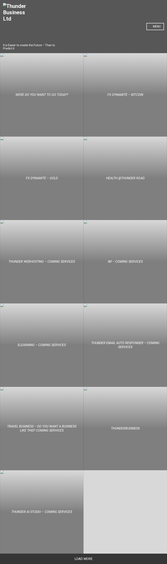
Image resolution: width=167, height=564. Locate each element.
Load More (83, 559)
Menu (156, 26)
